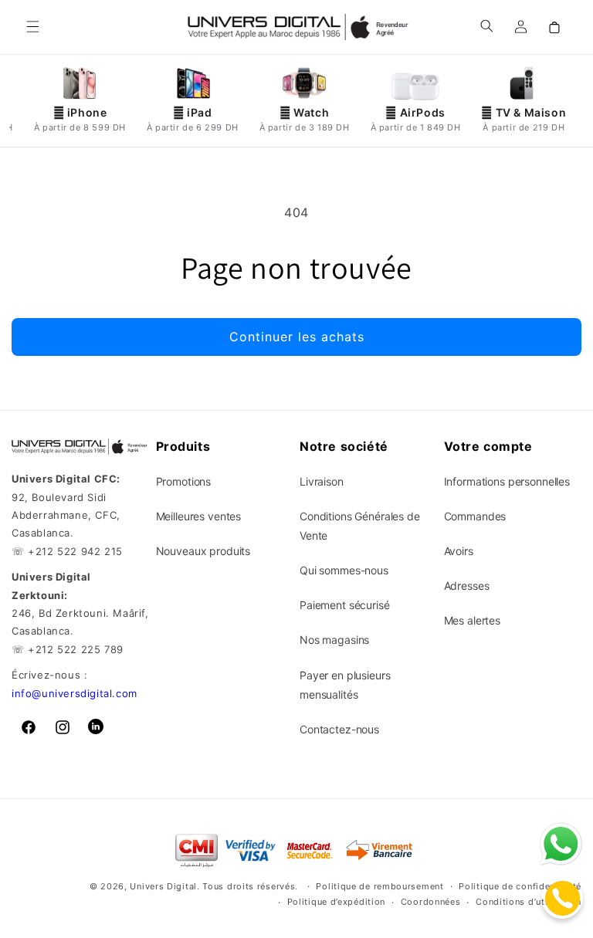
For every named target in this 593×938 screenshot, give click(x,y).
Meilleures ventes (199, 516)
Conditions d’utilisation (528, 901)
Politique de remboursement (379, 886)
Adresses (467, 585)
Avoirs (458, 550)
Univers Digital (163, 886)
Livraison (322, 481)
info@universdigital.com (74, 693)
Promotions (184, 481)
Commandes (475, 516)
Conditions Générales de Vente (360, 526)
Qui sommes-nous (344, 570)
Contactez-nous (339, 729)
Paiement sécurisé (345, 604)
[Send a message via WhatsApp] (561, 844)
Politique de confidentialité (520, 886)
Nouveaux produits (203, 550)
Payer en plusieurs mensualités (345, 685)
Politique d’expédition (336, 901)
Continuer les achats (296, 336)
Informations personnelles (507, 481)
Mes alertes (472, 620)
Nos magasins (334, 639)
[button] (32, 27)
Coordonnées (431, 901)
